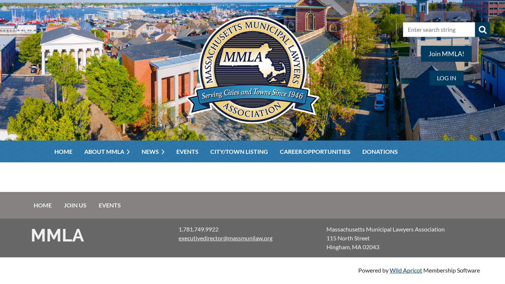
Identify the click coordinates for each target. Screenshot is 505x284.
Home (43, 205)
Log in (446, 77)
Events (110, 205)
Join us (75, 205)
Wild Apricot (406, 270)
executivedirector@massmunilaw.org (225, 237)
